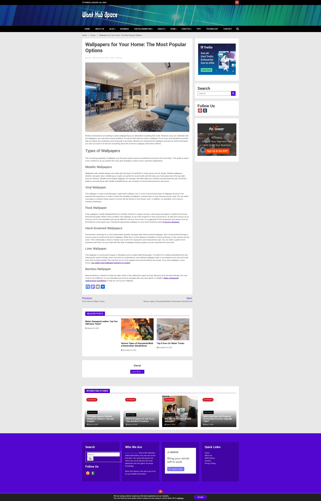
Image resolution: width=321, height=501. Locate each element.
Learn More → (137, 372)
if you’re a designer (171, 222)
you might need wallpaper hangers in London (110, 263)
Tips (198, 29)
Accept (200, 497)
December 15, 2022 (101, 58)
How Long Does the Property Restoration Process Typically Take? (217, 418)
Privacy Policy (210, 463)
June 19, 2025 (132, 424)
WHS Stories (92, 412)
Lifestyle (186, 29)
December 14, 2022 (165, 347)
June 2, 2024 (170, 424)
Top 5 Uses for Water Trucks (170, 343)
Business (124, 29)
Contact (227, 29)
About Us (99, 29)
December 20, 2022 (129, 350)
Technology (212, 29)
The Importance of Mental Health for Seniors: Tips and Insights (100, 418)
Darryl (89, 58)
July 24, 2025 (93, 424)
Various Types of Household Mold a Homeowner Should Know (137, 344)
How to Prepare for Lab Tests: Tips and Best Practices (140, 420)
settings (180, 498)
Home (87, 29)
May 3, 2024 (209, 424)
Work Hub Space (132, 453)
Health (161, 29)
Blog (112, 29)
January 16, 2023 (93, 328)
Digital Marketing (143, 29)
